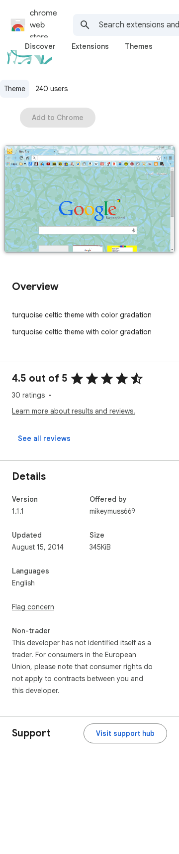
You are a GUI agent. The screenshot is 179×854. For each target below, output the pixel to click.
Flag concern (33, 606)
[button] (89, 200)
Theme (14, 88)
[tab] (40, 46)
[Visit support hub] (125, 733)
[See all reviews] (44, 438)
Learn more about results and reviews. (73, 411)
